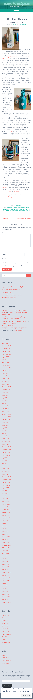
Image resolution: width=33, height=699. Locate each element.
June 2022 (5, 376)
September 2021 (6, 392)
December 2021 (6, 387)
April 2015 (5, 591)
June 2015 (5, 586)
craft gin (20, 207)
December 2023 (6, 346)
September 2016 (6, 550)
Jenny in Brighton (16, 4)
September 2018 (6, 485)
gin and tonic (13, 209)
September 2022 (6, 373)
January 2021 (5, 411)
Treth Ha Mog (9, 131)
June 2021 (5, 400)
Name (4, 250)
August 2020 (5, 425)
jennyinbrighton (22, 24)
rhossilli (17, 210)
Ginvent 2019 (5, 629)
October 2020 (6, 419)
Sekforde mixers (18, 330)
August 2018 (5, 488)
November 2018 (6, 479)
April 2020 (5, 436)
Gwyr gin (7, 57)
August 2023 (5, 357)
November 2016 (6, 545)
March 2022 (5, 379)
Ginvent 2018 (5, 626)
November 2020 (6, 417)
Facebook (4, 191)
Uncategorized (6, 642)
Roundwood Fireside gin (9, 298)
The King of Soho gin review (19, 328)
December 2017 (6, 509)
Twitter (10, 191)
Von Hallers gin (6, 292)
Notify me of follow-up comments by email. (15, 263)
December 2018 (6, 477)
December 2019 (6, 447)
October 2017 (6, 515)
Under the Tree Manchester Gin (11, 289)
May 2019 (4, 463)
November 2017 (6, 512)
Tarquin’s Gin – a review (9, 323)
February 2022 (6, 381)
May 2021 (4, 403)
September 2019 (6, 455)
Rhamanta (22, 57)
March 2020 (5, 439)
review (13, 210)
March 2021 (5, 406)
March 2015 (5, 594)
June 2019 (5, 460)
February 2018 (6, 504)
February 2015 (6, 597)
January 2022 (5, 384)
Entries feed (5, 658)
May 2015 (4, 589)
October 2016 (6, 548)
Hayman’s (4, 188)
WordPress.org (6, 663)
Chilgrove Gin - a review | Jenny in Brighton (14, 321)
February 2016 (6, 567)
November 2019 (6, 449)
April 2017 (5, 531)
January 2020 (5, 444)
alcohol (9, 207)
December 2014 (6, 602)
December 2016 (6, 542)
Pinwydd (12, 57)
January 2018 (5, 507)
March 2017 (5, 534)
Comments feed (6, 660)
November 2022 (6, 368)
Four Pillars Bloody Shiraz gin (10, 318)
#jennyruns (5, 615)
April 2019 (5, 466)
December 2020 (6, 414)
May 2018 (4, 496)
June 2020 (5, 430)
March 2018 (5, 501)
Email (4, 254)
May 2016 (4, 559)
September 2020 (6, 422)
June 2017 (5, 526)
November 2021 (6, 389)
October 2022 (6, 370)
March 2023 (5, 362)
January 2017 (5, 539)
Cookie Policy (5, 692)
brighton (15, 207)
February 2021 (6, 409)
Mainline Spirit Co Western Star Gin (12, 295)
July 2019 (4, 458)
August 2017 (5, 520)
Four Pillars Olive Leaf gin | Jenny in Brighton (15, 317)
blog (12, 207)
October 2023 (6, 351)
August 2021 (5, 395)
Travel (4, 639)
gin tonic (19, 209)
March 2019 (5, 469)
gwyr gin (28, 209)
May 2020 (4, 433)
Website (4, 259)
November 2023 (6, 349)
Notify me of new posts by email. (12, 266)
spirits (20, 210)
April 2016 (5, 561)
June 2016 (5, 556)
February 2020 (6, 441)
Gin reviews (19, 205)
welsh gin (28, 210)
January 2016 (5, 569)
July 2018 (4, 490)
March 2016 (5, 564)
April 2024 (5, 343)
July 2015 (4, 583)
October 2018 (6, 482)
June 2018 (5, 493)
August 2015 (5, 580)
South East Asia (6, 634)
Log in (3, 655)
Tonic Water (5, 637)
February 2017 (6, 537)
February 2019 (6, 471)
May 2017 (4, 529)
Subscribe (7, 686)
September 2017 (6, 518)
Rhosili (17, 57)
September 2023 (6, 354)
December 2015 (6, 572)
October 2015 (6, 575)
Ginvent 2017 (5, 623)
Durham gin (6, 218)
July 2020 (4, 428)
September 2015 (6, 578)
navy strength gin (7, 210)
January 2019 (5, 474)
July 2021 (4, 398)
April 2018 (5, 499)
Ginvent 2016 (5, 620)
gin (9, 209)
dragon (24, 207)
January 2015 (5, 599)
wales (23, 210)
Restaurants (5, 631)
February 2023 (6, 365)
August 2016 (5, 553)
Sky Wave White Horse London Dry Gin (13, 287)
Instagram (17, 191)
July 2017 (4, 523)
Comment (5, 233)
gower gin (23, 209)
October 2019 (6, 452)
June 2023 (5, 359)
